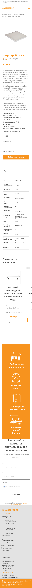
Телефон (4, 482)
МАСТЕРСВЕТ (11, 510)
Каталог (9, 14)
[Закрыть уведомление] (31, 580)
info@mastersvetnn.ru (9, 572)
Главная (4, 14)
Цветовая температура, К (11, 131)
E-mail (3, 473)
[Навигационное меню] (29, 8)
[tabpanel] (16, 215)
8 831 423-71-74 (7, 566)
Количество (7, 141)
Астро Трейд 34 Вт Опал (14, 16)
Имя (3, 463)
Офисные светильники (18, 14)
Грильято (4, 16)
